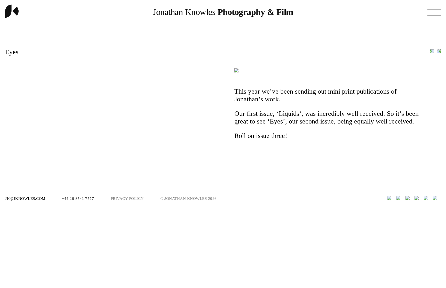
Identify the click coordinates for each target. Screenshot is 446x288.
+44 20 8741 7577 (78, 198)
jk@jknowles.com (25, 198)
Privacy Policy (127, 198)
